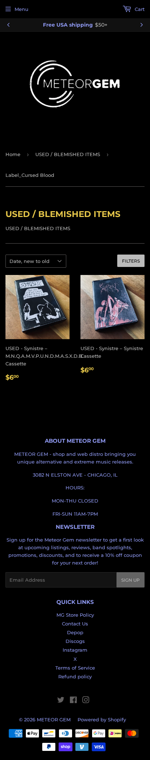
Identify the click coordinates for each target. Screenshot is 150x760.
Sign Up (130, 580)
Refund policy (75, 676)
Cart (139, 9)
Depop (75, 632)
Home (12, 154)
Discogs (75, 641)
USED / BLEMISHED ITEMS (67, 154)
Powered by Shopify (102, 719)
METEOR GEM (54, 719)
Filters (131, 261)
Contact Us (75, 624)
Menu (21, 9)
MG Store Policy (75, 615)
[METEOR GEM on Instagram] (86, 701)
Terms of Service (75, 668)
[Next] (141, 24)
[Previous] (8, 24)
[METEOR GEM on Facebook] (73, 701)
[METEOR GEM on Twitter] (60, 701)
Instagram (75, 650)
